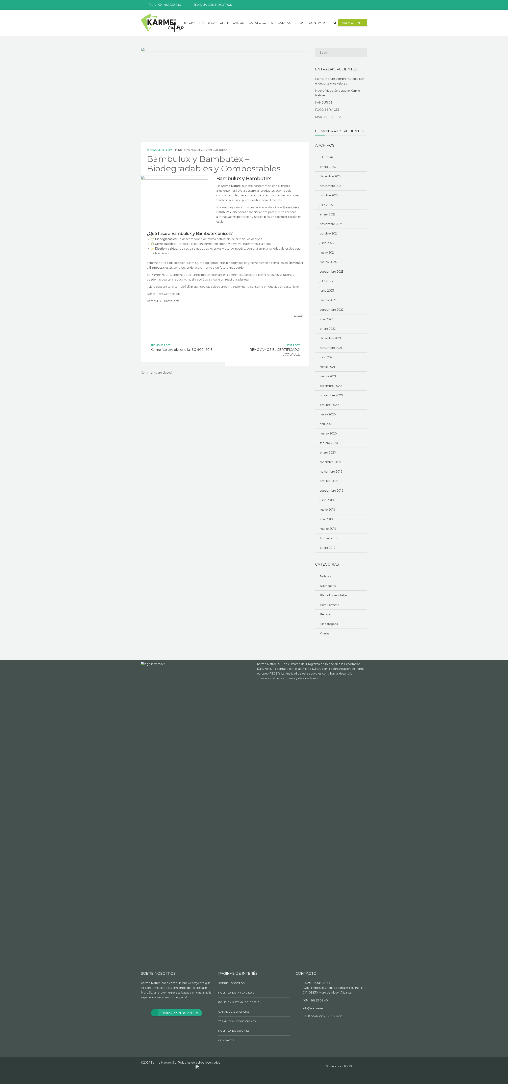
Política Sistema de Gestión (240, 1002)
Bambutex (171, 301)
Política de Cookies (234, 1030)
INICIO (189, 23)
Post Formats (329, 605)
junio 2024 (327, 243)
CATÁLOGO (258, 23)
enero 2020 (328, 452)
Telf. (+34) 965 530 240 (164, 5)
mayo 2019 (327, 509)
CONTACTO (318, 23)
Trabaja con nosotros (212, 5)
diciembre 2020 (331, 386)
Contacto (226, 1040)
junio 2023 (327, 290)
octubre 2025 (329, 195)
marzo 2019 (328, 528)
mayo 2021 (327, 367)
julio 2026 (326, 157)
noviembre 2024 (331, 224)
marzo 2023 (328, 300)
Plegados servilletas (333, 595)
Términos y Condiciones (237, 1021)
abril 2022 (326, 319)
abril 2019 (326, 519)
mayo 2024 (328, 252)
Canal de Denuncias (234, 1011)
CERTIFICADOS (232, 23)
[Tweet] (299, 323)
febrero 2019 (328, 538)
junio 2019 (327, 500)
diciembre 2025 (330, 176)
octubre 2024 (329, 233)
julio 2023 (326, 281)
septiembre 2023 (331, 271)
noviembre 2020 (331, 395)
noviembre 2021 (331, 348)
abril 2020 (326, 424)
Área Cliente (353, 23)
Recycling (327, 614)
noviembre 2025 (331, 186)
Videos (324, 633)
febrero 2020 (329, 443)
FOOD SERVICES (327, 109)
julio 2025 (326, 205)
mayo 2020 (328, 414)
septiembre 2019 (331, 490)
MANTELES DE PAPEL (331, 117)
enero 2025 (327, 214)
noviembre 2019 (331, 471)
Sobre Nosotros (231, 983)
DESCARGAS (281, 23)
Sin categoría (217, 149)
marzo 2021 (328, 376)
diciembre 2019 (330, 462)
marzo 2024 (328, 262)
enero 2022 (328, 329)
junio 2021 (327, 357)
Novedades (199, 149)
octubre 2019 (329, 481)
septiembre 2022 (331, 309)
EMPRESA (207, 23)
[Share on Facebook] (291, 323)
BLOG (300, 23)
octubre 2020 (329, 405)
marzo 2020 (328, 433)
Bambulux (154, 301)
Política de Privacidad (236, 992)
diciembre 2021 (330, 338)
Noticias (184, 149)
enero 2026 (328, 167)
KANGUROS (323, 102)
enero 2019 (327, 548)
